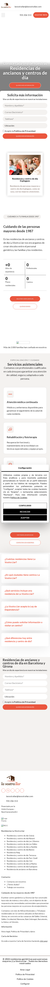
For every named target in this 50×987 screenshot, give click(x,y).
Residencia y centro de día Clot (19, 861)
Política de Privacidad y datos (23, 931)
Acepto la (20, 131)
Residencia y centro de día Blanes (20, 850)
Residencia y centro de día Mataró (21, 838)
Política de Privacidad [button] (25, 974)
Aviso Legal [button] (25, 970)
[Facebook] (3, 791)
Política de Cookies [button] (25, 979)
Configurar (25, 505)
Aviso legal (5, 931)
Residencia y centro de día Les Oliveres (23, 841)
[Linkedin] (22, 791)
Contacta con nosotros (16, 882)
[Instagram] (17, 791)
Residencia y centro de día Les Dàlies (22, 844)
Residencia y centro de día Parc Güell (22, 858)
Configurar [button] (25, 984)
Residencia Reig (13, 852)
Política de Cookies (18, 497)
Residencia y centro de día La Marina (22, 864)
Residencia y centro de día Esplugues (25, 179)
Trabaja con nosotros (15, 887)
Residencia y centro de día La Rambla (22, 847)
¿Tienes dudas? (13, 884)
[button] (3, 15)
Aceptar (25, 518)
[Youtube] (13, 791)
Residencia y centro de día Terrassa (21, 855)
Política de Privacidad (24, 131)
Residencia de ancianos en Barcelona (22, 869)
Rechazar (25, 512)
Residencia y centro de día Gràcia (20, 835)
